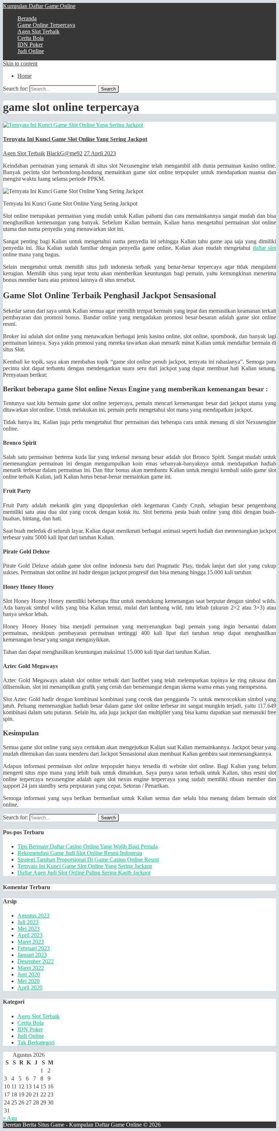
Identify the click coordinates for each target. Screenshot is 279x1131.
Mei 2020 (28, 981)
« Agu (10, 1118)
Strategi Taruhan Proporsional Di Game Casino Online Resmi (88, 859)
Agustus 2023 (33, 915)
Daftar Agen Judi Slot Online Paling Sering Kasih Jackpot (83, 873)
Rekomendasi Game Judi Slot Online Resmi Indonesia (79, 853)
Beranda (27, 18)
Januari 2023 (32, 955)
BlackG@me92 (64, 153)
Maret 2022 (30, 968)
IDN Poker (30, 44)
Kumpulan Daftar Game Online (39, 6)
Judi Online (30, 51)
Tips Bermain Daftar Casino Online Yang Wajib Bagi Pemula (87, 846)
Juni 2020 (28, 974)
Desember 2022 (35, 961)
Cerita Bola (30, 38)
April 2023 (30, 935)
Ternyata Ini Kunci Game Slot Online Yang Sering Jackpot (75, 139)
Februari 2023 (33, 948)
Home (24, 76)
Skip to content (20, 63)
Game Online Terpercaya (46, 25)
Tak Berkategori (35, 1042)
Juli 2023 (28, 922)
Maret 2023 (30, 942)
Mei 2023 (28, 929)
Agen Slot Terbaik (38, 31)
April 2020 (30, 987)
